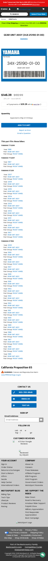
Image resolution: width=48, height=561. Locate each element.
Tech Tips (5, 497)
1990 (9, 318)
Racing (4, 506)
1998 (9, 260)
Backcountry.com (14, 547)
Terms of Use (16, 530)
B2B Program (31, 476)
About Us (29, 464)
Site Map (8, 538)
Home (3, 19)
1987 (9, 162)
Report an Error (25, 130)
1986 (9, 149)
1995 (9, 281)
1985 (9, 354)
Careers (28, 467)
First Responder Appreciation (32, 513)
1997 (9, 232)
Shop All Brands (22, 538)
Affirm (4, 476)
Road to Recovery (33, 500)
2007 (10, 175)
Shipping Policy (36, 532)
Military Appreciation (34, 509)
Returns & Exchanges (10, 470)
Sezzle (4, 479)
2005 (10, 189)
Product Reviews (8, 503)
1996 (9, 274)
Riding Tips (5, 494)
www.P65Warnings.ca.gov (11, 375)
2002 (10, 211)
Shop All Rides (38, 538)
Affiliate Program (32, 473)
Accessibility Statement (31, 535)
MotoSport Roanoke (34, 485)
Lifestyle (4, 500)
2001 (9, 218)
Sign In (4, 464)
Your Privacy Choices (18, 533)
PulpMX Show (31, 506)
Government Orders (34, 482)
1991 (9, 310)
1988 (9, 332)
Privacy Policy (31, 530)
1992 (9, 303)
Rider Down (30, 497)
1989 (9, 325)
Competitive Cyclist (33, 547)
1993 (9, 296)
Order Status (7, 467)
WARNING (24, 39)
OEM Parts (13, 19)
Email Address (11, 416)
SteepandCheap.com (24, 549)
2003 (10, 203)
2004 (10, 196)
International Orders (10, 485)
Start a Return (7, 473)
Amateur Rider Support (35, 503)
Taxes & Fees (12, 535)
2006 (10, 182)
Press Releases (31, 470)
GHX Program (31, 479)
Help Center (6, 482)
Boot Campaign (32, 518)
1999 (9, 252)
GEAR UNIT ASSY (13, 152)
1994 (9, 289)
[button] (24, 104)
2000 (10, 225)
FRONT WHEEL (18, 154)
